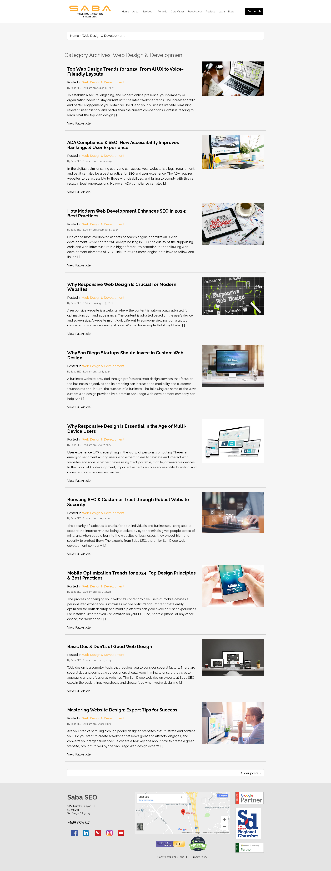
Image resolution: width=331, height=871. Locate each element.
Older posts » (251, 773)
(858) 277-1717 (78, 822)
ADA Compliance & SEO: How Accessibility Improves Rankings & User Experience (123, 145)
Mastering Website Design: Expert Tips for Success (122, 709)
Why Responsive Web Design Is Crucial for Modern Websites (121, 287)
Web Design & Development (103, 82)
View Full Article (79, 123)
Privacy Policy (199, 857)
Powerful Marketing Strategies (90, 15)
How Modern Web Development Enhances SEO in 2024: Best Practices (126, 213)
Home (74, 35)
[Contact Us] (257, 7)
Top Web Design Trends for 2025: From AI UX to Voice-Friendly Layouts (125, 71)
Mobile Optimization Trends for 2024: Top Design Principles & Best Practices (131, 575)
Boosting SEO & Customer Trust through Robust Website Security (128, 502)
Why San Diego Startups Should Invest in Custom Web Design (125, 355)
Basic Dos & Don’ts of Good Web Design (109, 646)
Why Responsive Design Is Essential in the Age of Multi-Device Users (127, 429)
